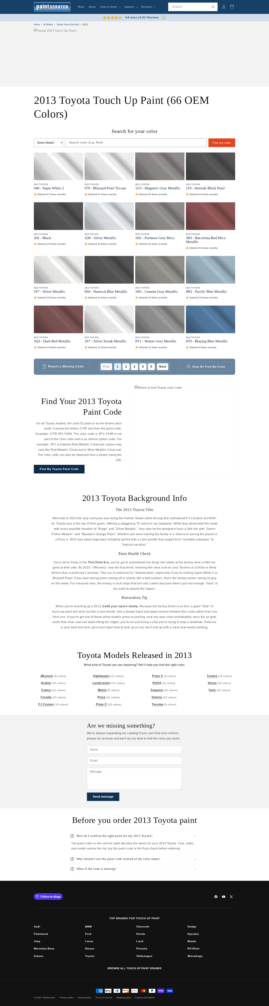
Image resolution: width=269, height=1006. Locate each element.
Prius (101, 697)
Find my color (221, 142)
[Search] (213, 7)
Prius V (157, 676)
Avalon (46, 683)
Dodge (192, 926)
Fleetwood (41, 933)
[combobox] (192, 7)
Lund (139, 941)
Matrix (102, 690)
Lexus (89, 941)
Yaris (212, 690)
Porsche (141, 948)
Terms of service (103, 997)
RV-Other (194, 948)
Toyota (89, 956)
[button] (110, 7)
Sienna (157, 697)
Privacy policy (67, 997)
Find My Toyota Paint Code (59, 469)
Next (162, 366)
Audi (37, 926)
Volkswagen (144, 956)
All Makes (48, 24)
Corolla (46, 697)
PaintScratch (48, 997)
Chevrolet (142, 926)
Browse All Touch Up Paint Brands (134, 968)
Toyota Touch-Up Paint (68, 24)
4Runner (46, 676)
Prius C (101, 704)
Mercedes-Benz (44, 948)
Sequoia (157, 690)
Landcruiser (101, 683)
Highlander (101, 676)
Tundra (212, 676)
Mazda (192, 941)
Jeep (37, 941)
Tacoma (157, 704)
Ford (88, 933)
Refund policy (84, 997)
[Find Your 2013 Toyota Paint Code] (184, 432)
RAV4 (157, 683)
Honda (140, 933)
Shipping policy (123, 997)
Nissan (89, 948)
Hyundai (193, 933)
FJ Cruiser (46, 704)
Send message (103, 796)
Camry (46, 690)
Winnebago (195, 956)
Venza (212, 683)
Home (37, 24)
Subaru (39, 956)
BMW (88, 926)
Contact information (145, 997)
